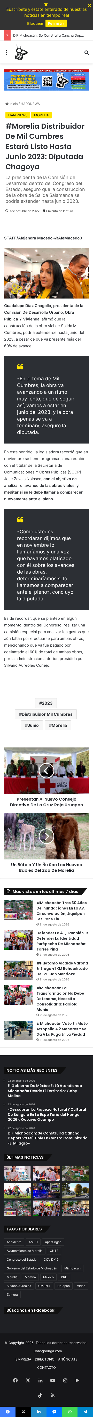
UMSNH (44, 1286)
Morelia (59, 725)
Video (81, 1286)
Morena (30, 1277)
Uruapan (63, 1286)
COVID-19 (51, 1259)
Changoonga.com (48, 1351)
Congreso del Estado (21, 1259)
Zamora (12, 1295)
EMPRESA (23, 1359)
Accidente (14, 1242)
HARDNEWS (30, 104)
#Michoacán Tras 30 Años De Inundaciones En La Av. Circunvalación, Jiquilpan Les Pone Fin (61, 911)
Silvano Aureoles (19, 1286)
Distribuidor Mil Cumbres (47, 714)
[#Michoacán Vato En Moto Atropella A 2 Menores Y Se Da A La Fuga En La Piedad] (18, 1030)
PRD (64, 1277)
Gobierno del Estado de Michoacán (32, 1268)
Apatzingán (53, 1242)
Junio (33, 725)
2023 (47, 703)
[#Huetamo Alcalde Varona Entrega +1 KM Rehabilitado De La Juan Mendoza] (18, 970)
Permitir (56, 23)
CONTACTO (46, 1367)
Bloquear (35, 23)
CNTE (54, 1251)
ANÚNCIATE (68, 1359)
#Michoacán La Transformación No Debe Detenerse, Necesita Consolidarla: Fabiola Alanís (60, 998)
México (48, 1277)
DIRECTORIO (45, 1359)
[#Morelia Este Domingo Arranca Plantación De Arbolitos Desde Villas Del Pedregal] (75, 1190)
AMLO (33, 1242)
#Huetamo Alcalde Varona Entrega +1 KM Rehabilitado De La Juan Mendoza (62, 969)
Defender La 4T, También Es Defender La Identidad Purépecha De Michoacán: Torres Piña (62, 941)
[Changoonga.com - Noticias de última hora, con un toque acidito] (20, 52)
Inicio (13, 104)
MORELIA (41, 115)
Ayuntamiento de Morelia (25, 1251)
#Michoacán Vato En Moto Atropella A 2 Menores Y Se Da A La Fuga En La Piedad (62, 1029)
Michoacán (72, 1268)
